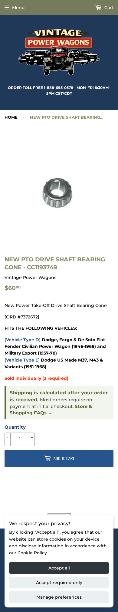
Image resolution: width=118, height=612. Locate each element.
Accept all (59, 568)
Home (11, 117)
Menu (18, 7)
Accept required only (59, 582)
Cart (108, 7)
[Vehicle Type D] (23, 339)
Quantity (15, 427)
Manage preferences (59, 597)
